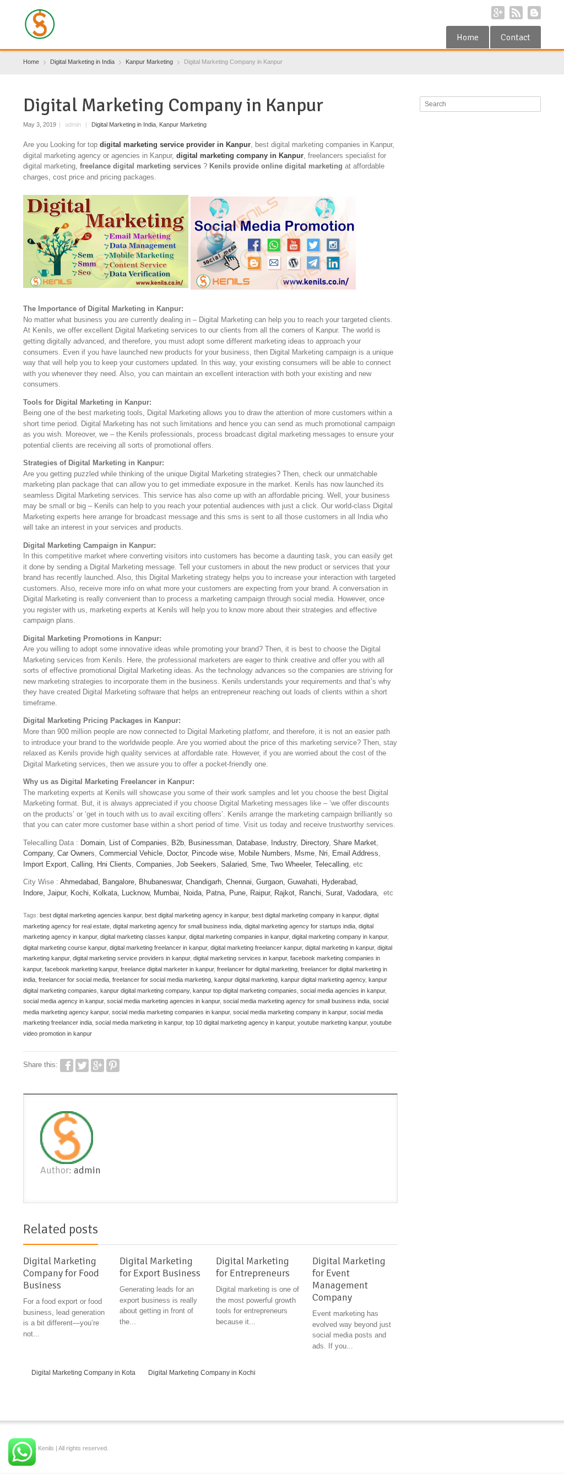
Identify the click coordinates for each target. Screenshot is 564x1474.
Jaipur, (57, 893)
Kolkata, (106, 893)
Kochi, (80, 893)
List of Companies (138, 843)
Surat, (335, 893)
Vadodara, (363, 893)
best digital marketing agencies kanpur (91, 915)
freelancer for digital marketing (257, 969)
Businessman (210, 843)
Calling (82, 864)
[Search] (533, 104)
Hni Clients (114, 864)
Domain (92, 843)
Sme (258, 864)
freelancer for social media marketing (161, 979)
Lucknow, (136, 893)
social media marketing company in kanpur (289, 1012)
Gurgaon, (270, 882)
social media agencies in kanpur (342, 990)
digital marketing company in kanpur (339, 936)
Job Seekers (196, 864)
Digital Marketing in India (123, 124)
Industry (283, 843)
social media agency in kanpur (63, 1001)
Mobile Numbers (264, 853)
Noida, (194, 893)
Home (468, 37)
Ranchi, (311, 893)
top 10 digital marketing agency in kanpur (240, 1022)
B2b (177, 843)
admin (87, 1170)
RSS (516, 12)
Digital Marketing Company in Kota (83, 1373)
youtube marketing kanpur (332, 1022)
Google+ (498, 12)
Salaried (234, 864)
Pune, (238, 893)
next (392, 1231)
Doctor (177, 853)
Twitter (82, 1065)
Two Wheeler (290, 864)
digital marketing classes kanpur (143, 936)
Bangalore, (119, 882)
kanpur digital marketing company (144, 990)
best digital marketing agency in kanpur (196, 915)
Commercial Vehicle (130, 853)
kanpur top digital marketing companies (245, 990)
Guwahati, (303, 882)
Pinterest (113, 1065)
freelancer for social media (74, 979)
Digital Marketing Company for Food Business (61, 1273)
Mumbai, (167, 893)
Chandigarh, (205, 882)
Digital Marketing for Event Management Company (349, 1279)
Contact (515, 37)
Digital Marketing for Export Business (160, 1267)
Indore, (34, 893)
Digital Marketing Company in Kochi (202, 1373)
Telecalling (332, 864)
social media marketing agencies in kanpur (163, 1001)
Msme (304, 853)
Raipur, (261, 893)
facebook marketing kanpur (81, 969)
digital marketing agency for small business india (177, 926)
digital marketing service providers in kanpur (131, 958)
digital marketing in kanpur (339, 947)
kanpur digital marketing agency (323, 979)
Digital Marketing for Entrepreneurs (253, 1267)
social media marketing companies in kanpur (171, 1012)
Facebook (66, 1065)
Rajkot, (285, 893)
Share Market (354, 843)
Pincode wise (213, 853)
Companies (154, 864)
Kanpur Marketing (183, 124)
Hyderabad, (340, 882)
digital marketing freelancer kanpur (256, 947)
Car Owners (76, 853)
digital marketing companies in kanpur (239, 936)
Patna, (216, 893)
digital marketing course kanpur (64, 947)
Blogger (534, 12)
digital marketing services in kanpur (240, 958)
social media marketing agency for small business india (296, 1001)
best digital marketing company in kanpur (306, 915)
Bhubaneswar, (161, 882)
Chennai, (240, 882)
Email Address (355, 853)
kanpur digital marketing (246, 979)
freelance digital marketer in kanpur (167, 969)
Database (251, 843)
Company (38, 853)
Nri (323, 853)
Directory (315, 843)
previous (379, 1231)
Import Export (45, 864)
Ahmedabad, (80, 882)
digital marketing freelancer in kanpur (158, 947)
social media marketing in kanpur (138, 1022)
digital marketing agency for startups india (300, 926)
